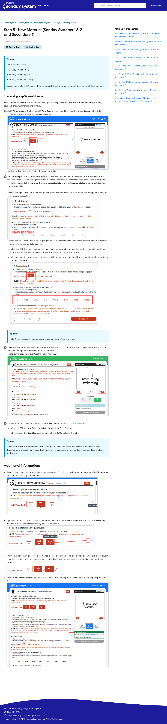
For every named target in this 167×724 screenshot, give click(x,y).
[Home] (19, 5)
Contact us (156, 5)
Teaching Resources (70, 23)
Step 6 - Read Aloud (79, 423)
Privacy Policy (10, 719)
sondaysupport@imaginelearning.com (24, 708)
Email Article (34, 47)
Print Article (14, 47)
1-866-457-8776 (13, 712)
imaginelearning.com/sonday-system (23, 715)
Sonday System (10, 23)
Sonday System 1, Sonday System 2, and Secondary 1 (39, 23)
